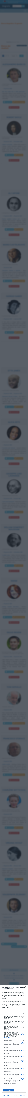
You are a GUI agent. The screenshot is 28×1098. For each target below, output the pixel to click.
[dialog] (14, 1041)
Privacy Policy (22, 1095)
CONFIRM (8, 1090)
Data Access (14, 1095)
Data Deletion (6, 1095)
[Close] (25, 987)
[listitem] (14, 1013)
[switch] (22, 1017)
